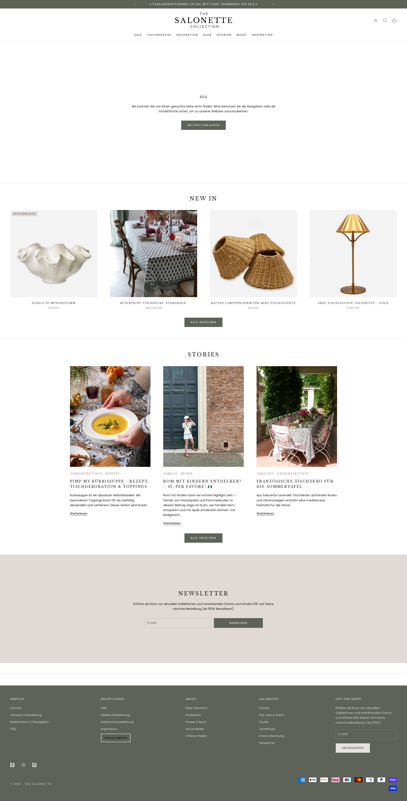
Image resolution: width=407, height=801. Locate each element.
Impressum (109, 729)
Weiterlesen (79, 513)
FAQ (13, 729)
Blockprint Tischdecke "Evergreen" (153, 303)
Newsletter (267, 743)
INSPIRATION (262, 35)
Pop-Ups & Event (271, 715)
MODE (242, 35)
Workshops (267, 729)
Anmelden (360, 783)
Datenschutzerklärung (117, 722)
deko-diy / (266, 473)
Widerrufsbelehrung (115, 715)
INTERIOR (224, 35)
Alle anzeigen (203, 322)
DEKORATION (187, 35)
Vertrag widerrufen (116, 738)
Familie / (172, 473)
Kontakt (16, 708)
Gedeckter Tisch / (88, 473)
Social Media (194, 729)
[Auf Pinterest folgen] (34, 765)
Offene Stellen (196, 736)
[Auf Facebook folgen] (12, 765)
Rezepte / (114, 473)
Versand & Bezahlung (26, 715)
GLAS (207, 35)
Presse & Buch (195, 722)
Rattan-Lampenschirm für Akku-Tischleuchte (253, 303)
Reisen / (188, 473)
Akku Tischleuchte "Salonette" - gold (353, 303)
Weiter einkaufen (203, 125)
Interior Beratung (271, 736)
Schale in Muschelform (53, 303)
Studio (264, 722)
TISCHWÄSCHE (159, 35)
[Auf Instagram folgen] (23, 765)
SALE (138, 35)
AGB (104, 708)
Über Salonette (196, 708)
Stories (264, 708)
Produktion (193, 715)
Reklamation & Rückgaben (29, 722)
